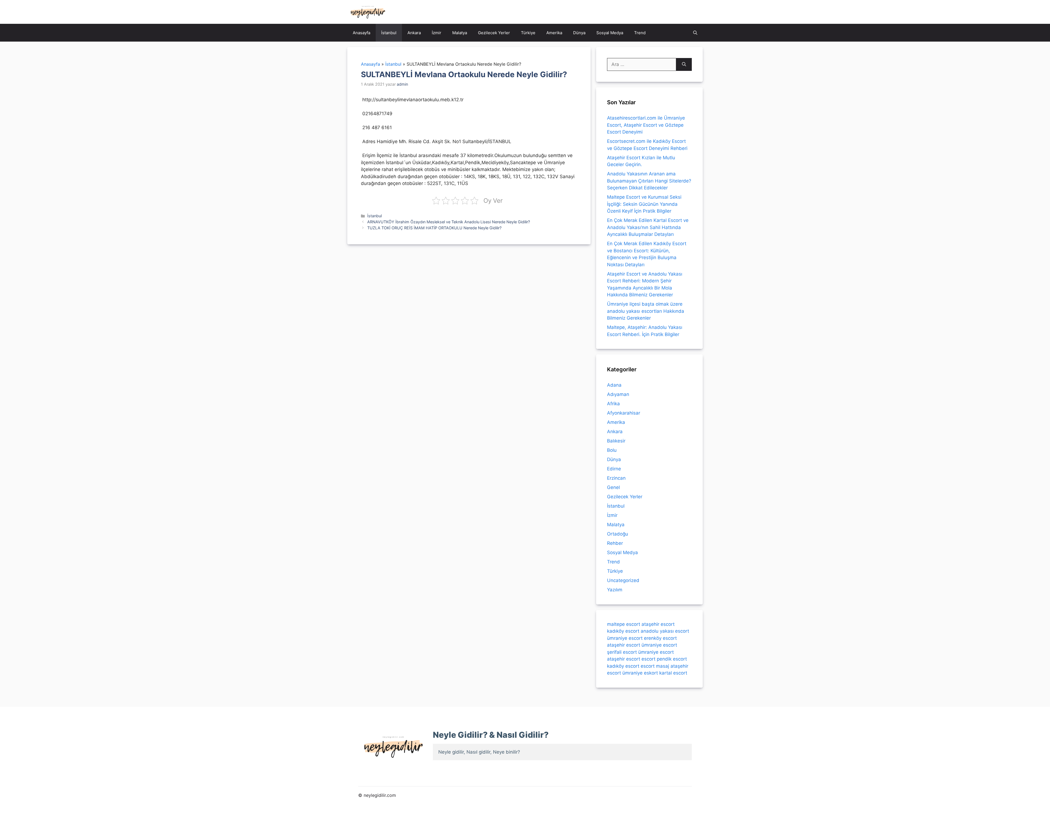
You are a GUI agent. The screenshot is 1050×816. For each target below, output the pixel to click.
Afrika (613, 403)
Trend (640, 32)
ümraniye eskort (640, 673)
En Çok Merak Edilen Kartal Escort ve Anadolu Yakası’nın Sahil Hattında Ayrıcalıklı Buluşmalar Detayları (648, 227)
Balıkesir (616, 441)
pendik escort (672, 659)
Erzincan (616, 478)
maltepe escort (623, 624)
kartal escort (673, 673)
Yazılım (614, 589)
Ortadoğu (617, 534)
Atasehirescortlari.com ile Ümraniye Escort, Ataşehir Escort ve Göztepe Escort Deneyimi (646, 125)
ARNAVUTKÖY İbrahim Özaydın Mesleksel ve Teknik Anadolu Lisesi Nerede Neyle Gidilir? (448, 221)
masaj (662, 666)
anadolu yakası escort (665, 631)
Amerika (554, 32)
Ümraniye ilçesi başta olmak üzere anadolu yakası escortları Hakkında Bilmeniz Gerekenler (645, 311)
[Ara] (684, 64)
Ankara (414, 32)
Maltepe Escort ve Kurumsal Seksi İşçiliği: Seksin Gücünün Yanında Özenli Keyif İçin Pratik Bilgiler (644, 204)
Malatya (459, 32)
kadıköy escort (623, 631)
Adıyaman (618, 394)
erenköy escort (660, 638)
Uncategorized (623, 580)
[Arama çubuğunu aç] (695, 33)
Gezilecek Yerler (494, 32)
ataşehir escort (658, 624)
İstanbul (388, 32)
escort (648, 659)
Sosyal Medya (609, 32)
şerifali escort (622, 652)
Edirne (614, 468)
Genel (613, 487)
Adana (614, 385)
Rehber (615, 543)
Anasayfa (361, 32)
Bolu (612, 450)
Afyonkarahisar (623, 413)
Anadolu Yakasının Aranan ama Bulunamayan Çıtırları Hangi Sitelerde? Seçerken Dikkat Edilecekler (649, 180)
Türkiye (528, 32)
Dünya (579, 32)
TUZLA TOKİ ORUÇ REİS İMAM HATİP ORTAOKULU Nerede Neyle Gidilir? (434, 227)
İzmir (436, 32)
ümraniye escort (625, 638)
